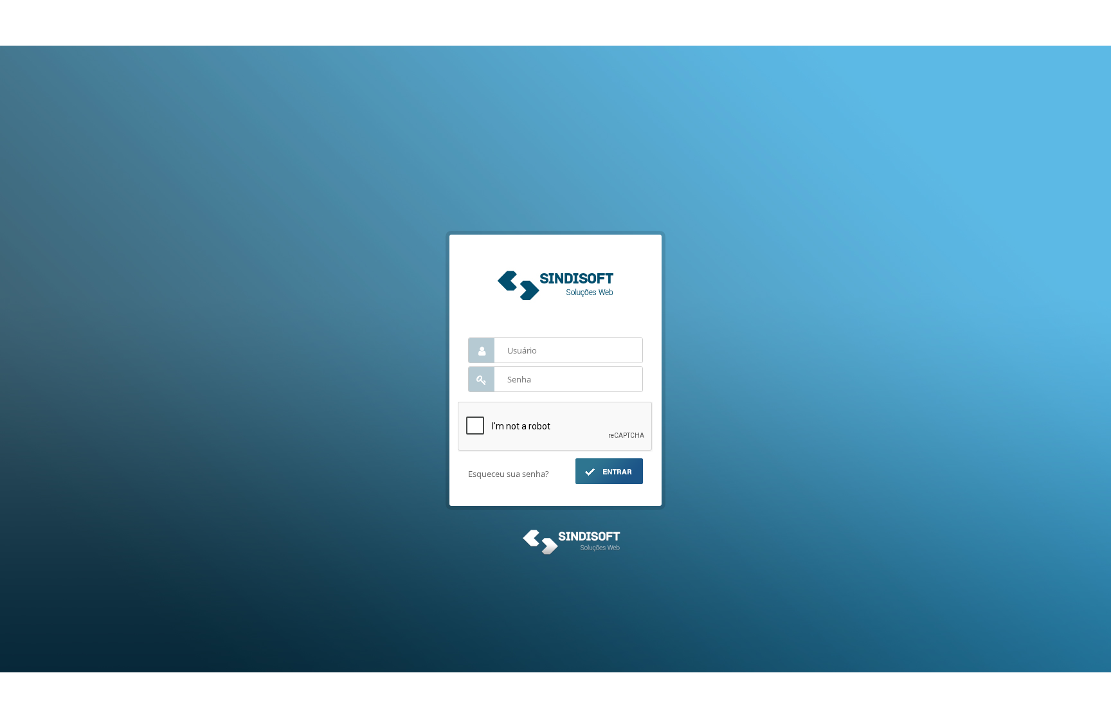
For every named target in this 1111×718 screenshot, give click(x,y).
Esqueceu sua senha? (508, 474)
